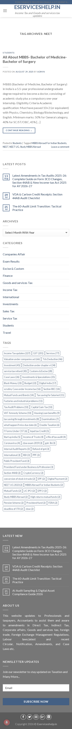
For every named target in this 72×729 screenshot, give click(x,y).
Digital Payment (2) (57, 478)
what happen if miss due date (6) (20, 424)
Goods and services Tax (17, 282)
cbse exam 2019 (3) (32, 443)
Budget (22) (30, 383)
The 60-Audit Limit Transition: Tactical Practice (36, 207)
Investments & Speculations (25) (38, 377)
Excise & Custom (13, 268)
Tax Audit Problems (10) (16, 407)
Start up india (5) (12, 436)
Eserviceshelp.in (37, 7)
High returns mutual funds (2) (45, 496)
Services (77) (52, 353)
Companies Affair (14, 254)
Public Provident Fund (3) (16, 460)
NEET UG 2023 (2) (13, 484)
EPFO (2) (42, 490)
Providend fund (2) (36, 502)
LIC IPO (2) (29, 490)
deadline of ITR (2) (13, 508)
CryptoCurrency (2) (33, 472)
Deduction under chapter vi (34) (39, 365)
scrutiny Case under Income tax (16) (22, 389)
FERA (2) (52, 502)
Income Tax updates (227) (17, 353)
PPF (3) (36, 455)
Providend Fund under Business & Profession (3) (28, 467)
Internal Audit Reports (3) (17, 448)
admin (41, 71)
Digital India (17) (47, 383)
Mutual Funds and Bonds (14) (19, 395)
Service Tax (10, 318)
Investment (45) (12, 365)
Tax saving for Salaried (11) (50, 395)
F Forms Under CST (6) (15, 431)
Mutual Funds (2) (12, 490)
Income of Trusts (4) (33, 436)
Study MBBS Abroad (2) (16, 496)
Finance (8, 275)
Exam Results (11, 261)
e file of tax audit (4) (56, 436)
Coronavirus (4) (12, 443)
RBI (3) (26, 455)
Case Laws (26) (11, 377)
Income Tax (10, 289)
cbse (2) (30, 508)
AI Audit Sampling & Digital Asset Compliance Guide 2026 (33, 592)
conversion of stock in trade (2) (19, 478)
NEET (5, 146)
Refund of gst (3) (40, 448)
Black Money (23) (13, 383)
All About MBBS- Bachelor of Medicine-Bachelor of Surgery (35, 59)
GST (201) (38, 353)
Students (8, 52)
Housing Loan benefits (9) (47, 413)
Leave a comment (60, 146)
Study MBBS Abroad (30, 146)
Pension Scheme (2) (14, 502)
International (11, 297)
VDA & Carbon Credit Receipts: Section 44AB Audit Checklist (37, 195)
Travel (7, 332)
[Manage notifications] (7, 722)
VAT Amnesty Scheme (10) (17, 413)
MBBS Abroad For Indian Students (49, 143)
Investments (10, 304)
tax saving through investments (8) (21, 419)
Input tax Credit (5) (39, 431)
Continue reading (19, 130)
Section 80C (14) (51, 389)
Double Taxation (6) (49, 424)
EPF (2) (41, 478)
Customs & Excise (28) (41, 371)
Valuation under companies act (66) (22, 359)
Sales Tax (8, 311)
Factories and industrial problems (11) (23, 401)
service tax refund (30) (15, 371)
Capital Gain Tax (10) (41, 407)
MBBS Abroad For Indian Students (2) (44, 484)
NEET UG (14, 146)
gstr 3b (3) (50, 443)
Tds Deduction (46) (52, 359)
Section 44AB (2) (12, 472)
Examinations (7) (50, 419)
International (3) (12, 455)
